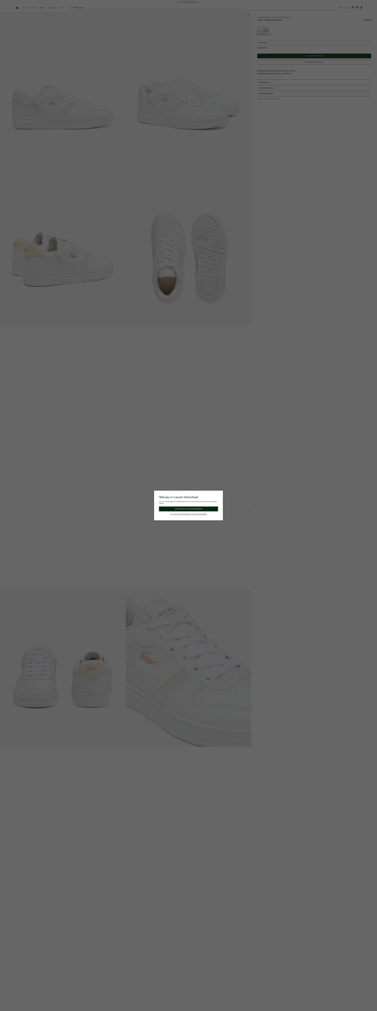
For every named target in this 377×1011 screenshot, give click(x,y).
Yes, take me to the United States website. (188, 509)
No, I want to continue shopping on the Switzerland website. (188, 514)
